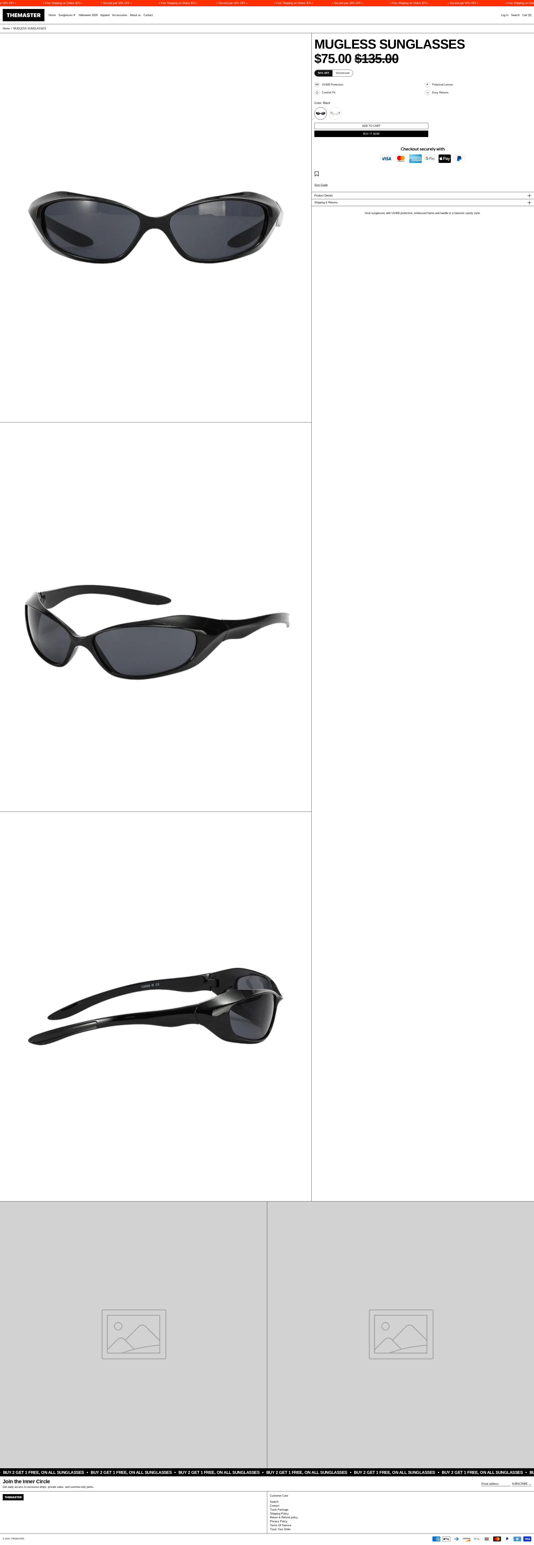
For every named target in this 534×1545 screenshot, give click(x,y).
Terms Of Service (280, 1525)
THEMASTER (17, 1538)
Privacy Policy (278, 1521)
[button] (515, 15)
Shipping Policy (279, 1513)
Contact (274, 1505)
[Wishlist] (317, 174)
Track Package (279, 1509)
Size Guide (321, 184)
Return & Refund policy (284, 1517)
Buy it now (371, 133)
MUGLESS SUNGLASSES (29, 28)
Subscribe (520, 1483)
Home (6, 28)
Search (274, 1501)
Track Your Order (280, 1529)
